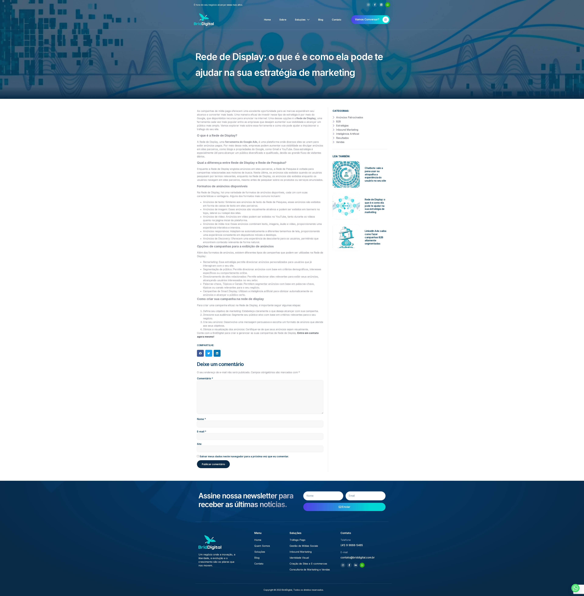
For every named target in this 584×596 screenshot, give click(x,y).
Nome (201, 419)
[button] (200, 353)
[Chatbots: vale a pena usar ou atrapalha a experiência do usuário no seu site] (346, 174)
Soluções (300, 19)
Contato (336, 19)
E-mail (201, 431)
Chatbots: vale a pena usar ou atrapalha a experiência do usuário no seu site (375, 174)
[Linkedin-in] (355, 565)
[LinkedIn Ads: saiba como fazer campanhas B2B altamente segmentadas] (346, 237)
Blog (320, 19)
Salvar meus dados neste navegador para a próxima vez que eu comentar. (244, 456)
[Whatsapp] (387, 4)
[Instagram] (368, 4)
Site (199, 443)
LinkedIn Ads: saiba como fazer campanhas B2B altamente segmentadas (375, 237)
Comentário (205, 378)
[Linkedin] (381, 4)
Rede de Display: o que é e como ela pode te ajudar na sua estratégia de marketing (375, 206)
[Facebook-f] (374, 4)
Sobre (282, 19)
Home (267, 19)
